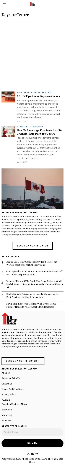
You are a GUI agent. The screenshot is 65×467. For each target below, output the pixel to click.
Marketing (22, 127)
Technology (44, 92)
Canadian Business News (14, 404)
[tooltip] (28, 453)
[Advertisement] (32, 55)
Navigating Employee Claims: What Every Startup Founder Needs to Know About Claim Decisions (31, 305)
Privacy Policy (9, 394)
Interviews (7, 409)
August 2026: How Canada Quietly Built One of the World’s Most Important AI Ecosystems (31, 263)
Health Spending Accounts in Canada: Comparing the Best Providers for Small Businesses (32, 295)
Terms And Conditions (13, 389)
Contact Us (7, 383)
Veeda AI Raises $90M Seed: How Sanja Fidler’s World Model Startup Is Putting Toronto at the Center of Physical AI (34, 284)
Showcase (6, 420)
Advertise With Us (11, 378)
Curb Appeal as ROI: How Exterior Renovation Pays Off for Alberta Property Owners (34, 273)
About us (6, 373)
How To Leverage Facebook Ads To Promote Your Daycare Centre (39, 132)
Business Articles (26, 92)
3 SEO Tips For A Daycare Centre (38, 96)
